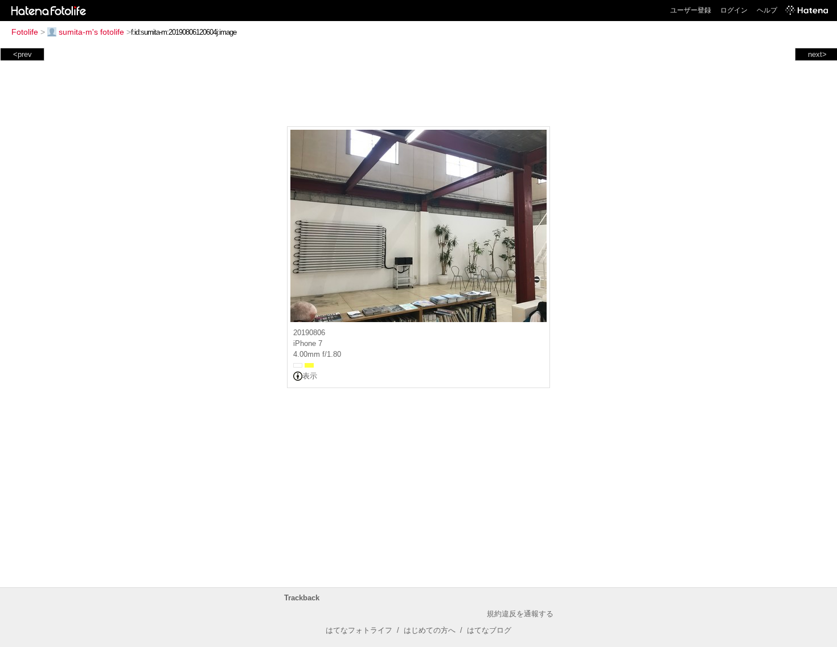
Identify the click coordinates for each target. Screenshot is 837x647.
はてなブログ (489, 630)
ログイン (734, 10)
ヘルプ (767, 10)
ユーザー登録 (690, 10)
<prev (22, 54)
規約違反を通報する (520, 613)
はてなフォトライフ (359, 630)
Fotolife (24, 31)
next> (817, 54)
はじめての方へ (430, 630)
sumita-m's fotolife (91, 31)
